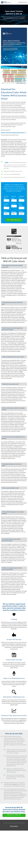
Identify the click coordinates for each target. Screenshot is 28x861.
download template (14, 814)
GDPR (6, 162)
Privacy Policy (14, 826)
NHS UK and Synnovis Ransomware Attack (12, 132)
